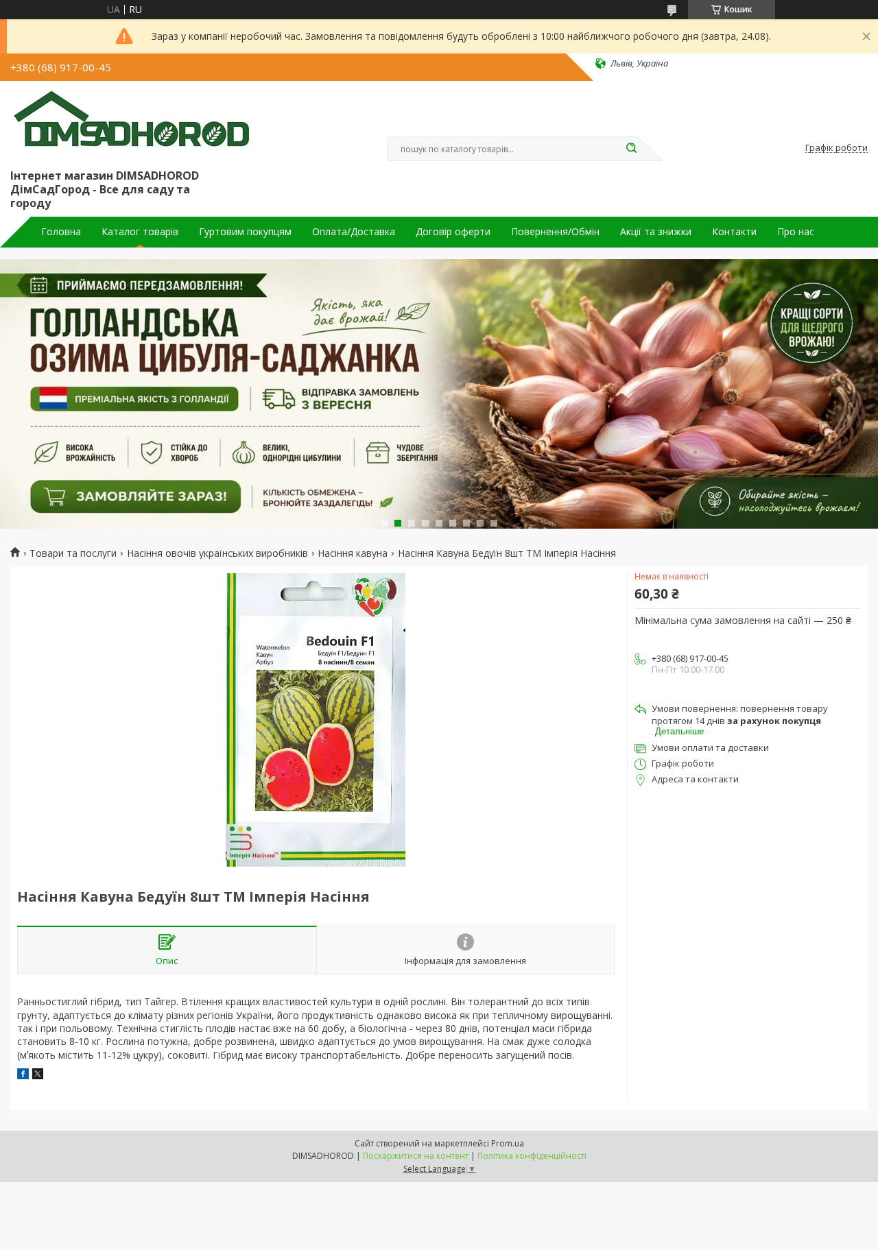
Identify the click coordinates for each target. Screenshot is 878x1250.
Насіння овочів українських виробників (217, 553)
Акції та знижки (655, 232)
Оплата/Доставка (353, 232)
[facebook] (23, 1075)
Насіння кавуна (353, 553)
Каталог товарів (140, 232)
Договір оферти (453, 232)
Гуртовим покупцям (245, 232)
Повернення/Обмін (555, 232)
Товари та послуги (73, 553)
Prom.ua (507, 1143)
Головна (61, 232)
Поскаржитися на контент (415, 1156)
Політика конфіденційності (531, 1156)
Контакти (734, 232)
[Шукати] (631, 148)
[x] (37, 1075)
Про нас (795, 232)
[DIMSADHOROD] (130, 122)
